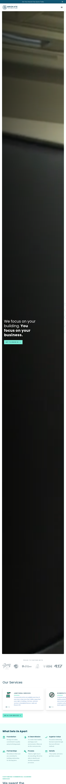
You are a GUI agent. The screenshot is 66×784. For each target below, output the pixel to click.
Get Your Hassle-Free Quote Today (33, 1)
